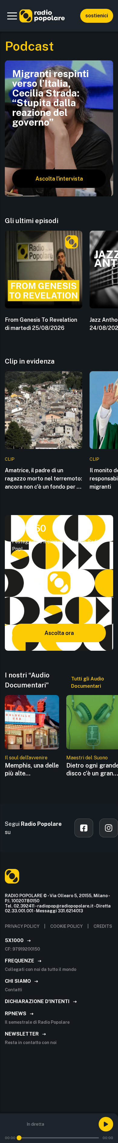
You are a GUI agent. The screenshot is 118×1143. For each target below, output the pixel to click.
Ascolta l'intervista (59, 178)
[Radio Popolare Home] (42, 15)
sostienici (96, 16)
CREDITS (102, 926)
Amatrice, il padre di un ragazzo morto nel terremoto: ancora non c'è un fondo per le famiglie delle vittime (43, 479)
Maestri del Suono (87, 758)
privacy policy (22, 926)
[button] (12, 15)
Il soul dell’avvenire (26, 758)
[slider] (19, 1137)
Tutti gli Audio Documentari (87, 682)
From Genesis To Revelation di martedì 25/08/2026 (41, 324)
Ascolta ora (59, 633)
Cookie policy (66, 926)
